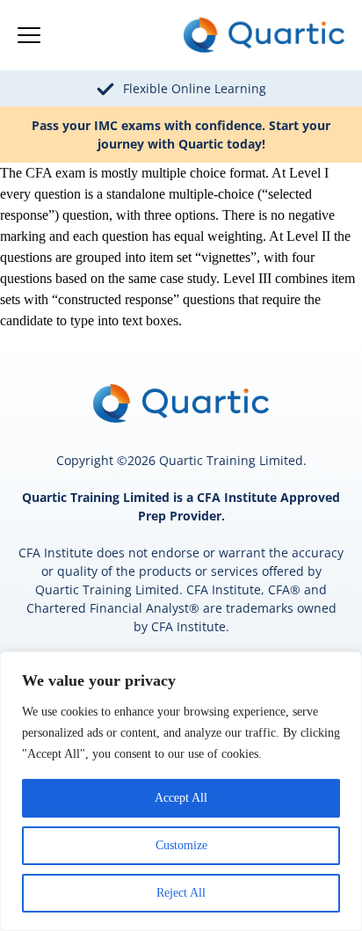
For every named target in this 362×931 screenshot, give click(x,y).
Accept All (181, 797)
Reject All (181, 892)
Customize (181, 845)
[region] (181, 791)
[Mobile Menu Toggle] (29, 35)
